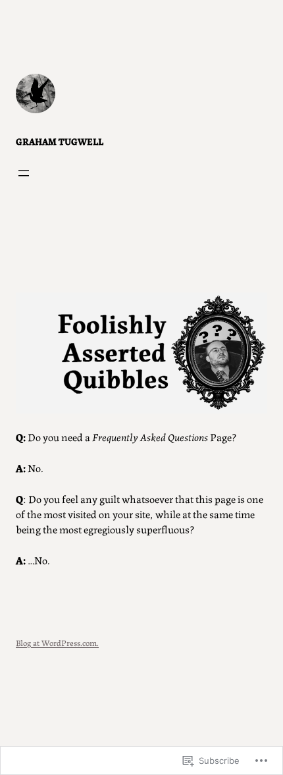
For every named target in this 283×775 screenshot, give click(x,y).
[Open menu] (24, 173)
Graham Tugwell (59, 140)
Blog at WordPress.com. (57, 642)
